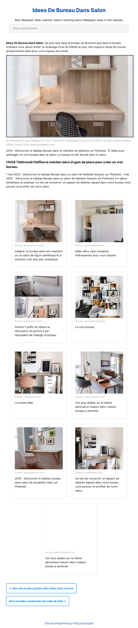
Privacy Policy (71, 623)
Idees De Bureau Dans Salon (69, 10)
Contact (57, 623)
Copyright (86, 623)
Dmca (48, 623)
